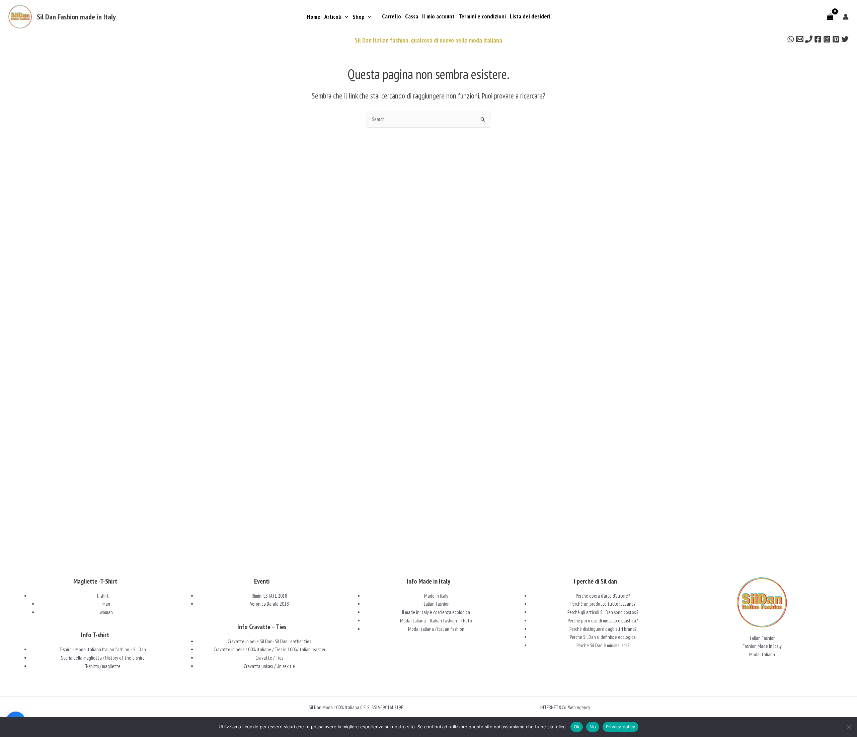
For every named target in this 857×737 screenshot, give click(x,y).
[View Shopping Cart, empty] (830, 16)
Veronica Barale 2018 (269, 604)
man (106, 604)
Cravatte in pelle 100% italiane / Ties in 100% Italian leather (269, 649)
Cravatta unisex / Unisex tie (269, 666)
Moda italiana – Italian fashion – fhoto (436, 620)
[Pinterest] (836, 39)
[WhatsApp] (790, 39)
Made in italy (436, 596)
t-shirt (103, 596)
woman (106, 612)
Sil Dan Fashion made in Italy (76, 16)
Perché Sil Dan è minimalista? (602, 645)
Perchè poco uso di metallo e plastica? (603, 620)
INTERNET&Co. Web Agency (565, 707)
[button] (344, 17)
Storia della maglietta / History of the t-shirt (102, 658)
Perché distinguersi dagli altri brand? (602, 629)
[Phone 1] (808, 39)
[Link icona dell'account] (846, 17)
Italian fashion (436, 604)
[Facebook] (818, 39)
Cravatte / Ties (269, 658)
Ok (577, 726)
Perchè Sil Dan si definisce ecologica (603, 637)
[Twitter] (845, 39)
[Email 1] (799, 39)
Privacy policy (620, 726)
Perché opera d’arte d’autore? (603, 596)
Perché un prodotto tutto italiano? (602, 604)
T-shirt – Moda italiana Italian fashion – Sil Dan (102, 649)
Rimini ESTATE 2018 (269, 596)
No (593, 726)
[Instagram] (827, 39)
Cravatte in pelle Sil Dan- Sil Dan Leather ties (269, 641)
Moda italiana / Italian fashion (436, 629)
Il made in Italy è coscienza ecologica (436, 612)
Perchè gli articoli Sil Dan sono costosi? (602, 612)
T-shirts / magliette (103, 666)
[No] (848, 727)
